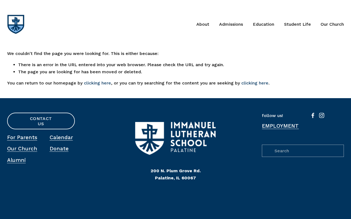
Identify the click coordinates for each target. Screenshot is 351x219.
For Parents (22, 137)
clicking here (97, 83)
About (202, 24)
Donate (59, 148)
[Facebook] (313, 115)
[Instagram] (321, 115)
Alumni (16, 160)
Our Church (332, 24)
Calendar (61, 137)
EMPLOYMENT (280, 126)
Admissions (231, 24)
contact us (41, 121)
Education (263, 24)
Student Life (297, 24)
